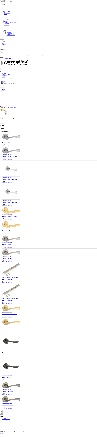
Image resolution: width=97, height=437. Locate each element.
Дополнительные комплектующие (8, 277)
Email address (2, 52)
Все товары (4, 73)
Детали (3, 90)
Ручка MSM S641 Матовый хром (9, 179)
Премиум (7, 16)
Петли (5, 30)
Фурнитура (4, 28)
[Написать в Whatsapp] (48, 436)
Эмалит (5, 14)
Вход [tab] (3, 43)
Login (1, 51)
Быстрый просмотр (9, 145)
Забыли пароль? (3, 50)
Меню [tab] (3, 3)
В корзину (1, 87)
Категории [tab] (4, 4)
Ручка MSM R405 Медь (7, 244)
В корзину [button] (4, 145)
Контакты (3, 9)
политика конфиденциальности (65, 55)
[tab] (49, 89)
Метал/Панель (6, 23)
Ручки (5, 31)
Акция (5, 20)
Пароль (1, 47)
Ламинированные (7, 13)
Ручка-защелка (8, 32)
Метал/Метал (6, 24)
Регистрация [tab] (4, 44)
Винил (5, 12)
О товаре (3, 89)
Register (1, 57)
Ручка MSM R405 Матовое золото (9, 314)
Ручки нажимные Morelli (10, 35)
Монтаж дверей (4, 8)
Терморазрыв (6, 19)
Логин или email (3, 46)
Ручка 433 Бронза (6, 352)
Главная (3, 80)
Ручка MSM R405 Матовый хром (9, 142)
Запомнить (3, 49)
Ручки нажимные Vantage (10, 36)
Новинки (5, 21)
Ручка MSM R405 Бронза (7, 391)
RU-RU (3, 41)
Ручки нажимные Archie (10, 34)
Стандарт (7, 17)
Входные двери (4, 7)
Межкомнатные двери (6, 6)
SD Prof (6, 25)
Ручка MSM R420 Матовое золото (9, 216)
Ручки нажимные (9, 33)
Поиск (11, 1)
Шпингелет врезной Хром (7, 279)
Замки (5, 29)
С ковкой (5, 27)
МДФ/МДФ (10, 22)
